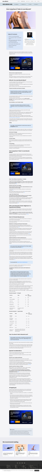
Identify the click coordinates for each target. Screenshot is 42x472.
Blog (11, 7)
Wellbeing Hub (23, 1)
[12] (14, 259)
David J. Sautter (32, 39)
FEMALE (18, 173)
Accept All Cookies (37, 470)
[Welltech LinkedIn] (24, 463)
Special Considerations (12, 45)
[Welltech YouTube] (19, 463)
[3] (16, 183)
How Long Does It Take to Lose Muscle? (23, 7)
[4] (12, 190)
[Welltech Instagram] (17, 463)
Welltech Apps (28, 1)
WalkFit (7, 467)
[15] (30, 364)
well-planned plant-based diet (14, 117)
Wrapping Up (11, 46)
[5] (24, 192)
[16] (18, 371)
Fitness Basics (16, 7)
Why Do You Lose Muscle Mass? (14, 36)
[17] (31, 381)
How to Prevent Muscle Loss (13, 42)
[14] (28, 364)
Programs (32, 1)
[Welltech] (5, 1)
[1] (14, 100)
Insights (19, 1)
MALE (12, 173)
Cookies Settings (32, 470)
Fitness (13, 7)
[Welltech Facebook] (22, 463)
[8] (28, 214)
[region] (21, 470)
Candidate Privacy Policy (32, 467)
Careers (38, 1)
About (35, 1)
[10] (29, 233)
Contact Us (16, 467)
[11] (9, 255)
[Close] (3, 470)
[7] (26, 214)
